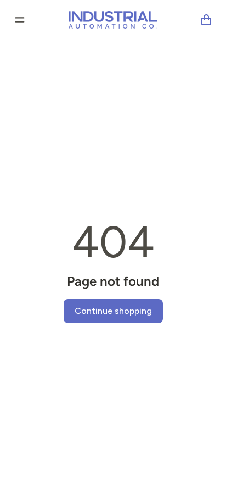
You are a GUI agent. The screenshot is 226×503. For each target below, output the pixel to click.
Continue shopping (113, 311)
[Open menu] (20, 20)
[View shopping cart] (206, 20)
